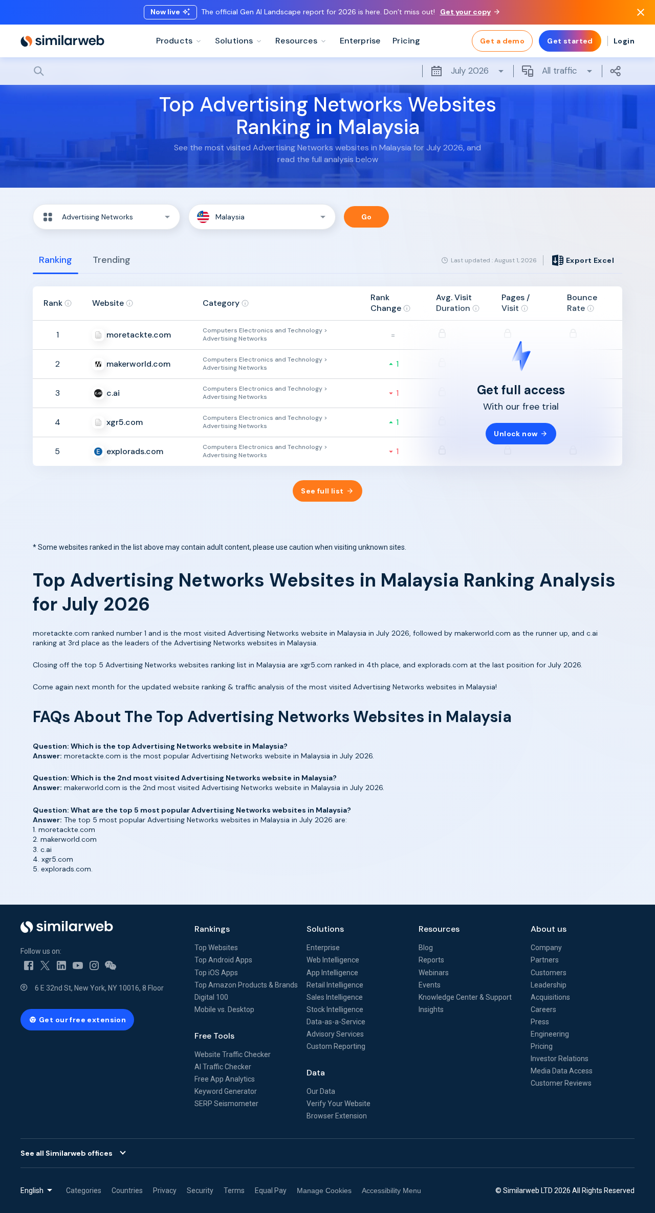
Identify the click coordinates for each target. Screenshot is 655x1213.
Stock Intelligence (335, 1009)
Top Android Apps (223, 960)
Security (200, 1190)
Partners (545, 960)
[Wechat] (110, 965)
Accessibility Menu (391, 1190)
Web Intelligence (333, 960)
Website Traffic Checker (232, 1054)
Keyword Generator (225, 1091)
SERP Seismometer (226, 1103)
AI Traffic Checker (222, 1067)
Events (430, 985)
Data (316, 1072)
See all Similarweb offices (66, 1153)
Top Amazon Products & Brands (246, 985)
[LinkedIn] (61, 965)
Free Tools (214, 1035)
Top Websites (216, 948)
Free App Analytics (224, 1079)
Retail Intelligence (335, 985)
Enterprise (323, 948)
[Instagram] (94, 965)
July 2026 (470, 70)
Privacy (165, 1190)
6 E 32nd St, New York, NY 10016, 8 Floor (99, 988)
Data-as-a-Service (336, 1022)
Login (624, 41)
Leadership (548, 985)
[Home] (62, 41)
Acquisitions (550, 997)
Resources (439, 929)
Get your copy (465, 11)
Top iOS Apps (216, 973)
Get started (570, 41)
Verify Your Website (338, 1103)
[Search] (327, 71)
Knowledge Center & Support (465, 997)
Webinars (434, 973)
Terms (234, 1190)
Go (366, 216)
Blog (426, 948)
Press (540, 1022)
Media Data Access (562, 1071)
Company (546, 948)
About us (548, 929)
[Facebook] (29, 965)
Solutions (325, 929)
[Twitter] (45, 965)
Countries (127, 1190)
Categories (83, 1190)
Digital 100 (211, 997)
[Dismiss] (641, 12)
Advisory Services (335, 1034)
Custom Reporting (336, 1046)
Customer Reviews (561, 1083)
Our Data (321, 1091)
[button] (106, 217)
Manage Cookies (324, 1190)
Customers (548, 973)
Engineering (550, 1034)
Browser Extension (337, 1116)
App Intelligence (332, 973)
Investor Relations (559, 1058)
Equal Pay (271, 1190)
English (31, 1190)
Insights (431, 1009)
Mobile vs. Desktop (224, 1009)
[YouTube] (78, 965)
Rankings (212, 929)
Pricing (542, 1046)
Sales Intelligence (335, 997)
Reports (431, 960)
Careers (543, 1009)
